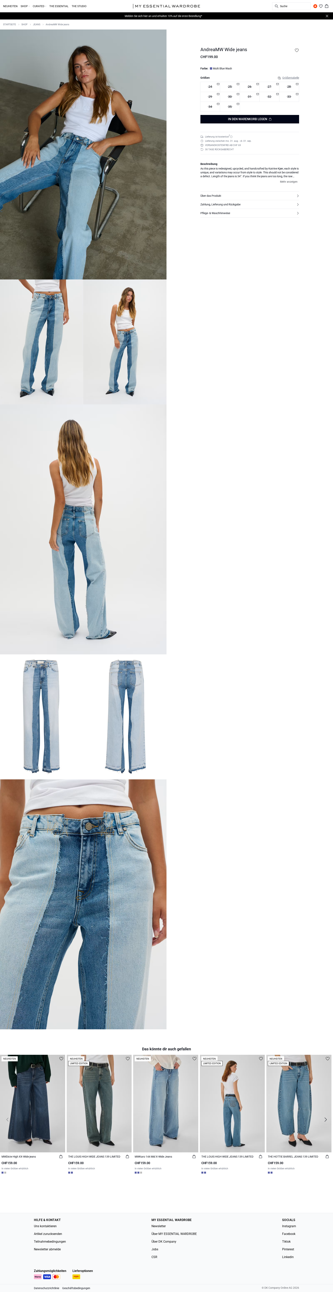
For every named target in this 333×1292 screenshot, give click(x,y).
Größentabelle (290, 77)
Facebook (288, 1234)
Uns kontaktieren (45, 1226)
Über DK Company (163, 1241)
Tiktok (286, 1241)
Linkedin (288, 1257)
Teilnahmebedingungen (50, 1241)
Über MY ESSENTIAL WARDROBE (174, 1234)
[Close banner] (327, 16)
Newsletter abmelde (47, 1249)
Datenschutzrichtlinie (46, 1288)
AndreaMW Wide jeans (57, 24)
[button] (249, 195)
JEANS (36, 24)
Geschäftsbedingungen (76, 1288)
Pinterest (288, 1249)
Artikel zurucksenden (48, 1234)
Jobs (154, 1249)
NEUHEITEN (10, 6)
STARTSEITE (9, 24)
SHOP (24, 24)
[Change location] (315, 6)
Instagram (289, 1226)
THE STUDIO (79, 6)
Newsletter (158, 1226)
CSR (154, 1257)
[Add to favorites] (297, 50)
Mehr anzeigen (289, 181)
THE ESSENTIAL (59, 6)
